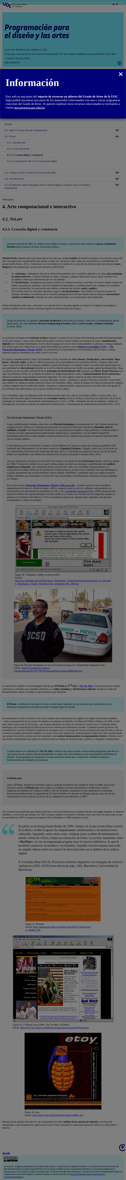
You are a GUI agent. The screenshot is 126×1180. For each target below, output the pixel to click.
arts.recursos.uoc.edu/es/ (29, 107)
